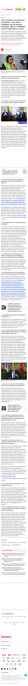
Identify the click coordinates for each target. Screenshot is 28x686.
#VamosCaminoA (6, 207)
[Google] (2, 669)
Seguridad (4, 542)
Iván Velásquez (22, 542)
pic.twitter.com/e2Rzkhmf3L (19, 215)
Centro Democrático (12, 542)
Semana (3, 14)
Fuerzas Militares (16, 544)
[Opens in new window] (4, 669)
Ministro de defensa (6, 544)
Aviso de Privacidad (6, 672)
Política (7, 14)
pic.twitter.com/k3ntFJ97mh (8, 476)
